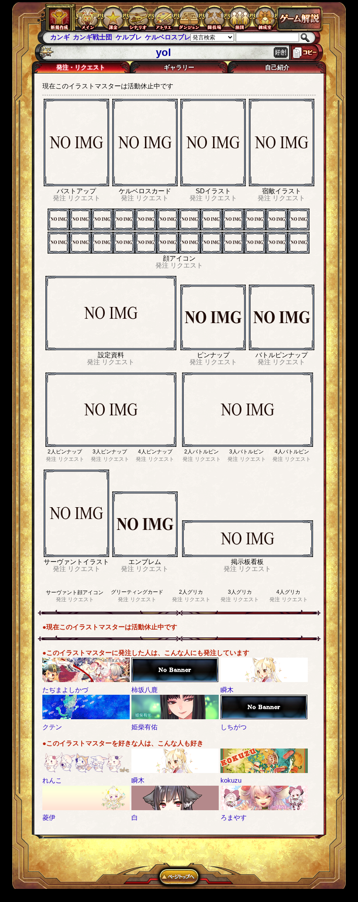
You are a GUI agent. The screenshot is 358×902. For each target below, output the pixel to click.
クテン (52, 727)
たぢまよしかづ (65, 689)
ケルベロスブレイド (174, 37)
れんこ (52, 780)
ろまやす (233, 817)
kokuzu (230, 780)
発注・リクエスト (80, 67)
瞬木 (227, 689)
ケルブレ (129, 37)
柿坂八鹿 (144, 689)
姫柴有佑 (144, 727)
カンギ (60, 37)
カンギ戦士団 (92, 37)
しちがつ (233, 727)
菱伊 (48, 817)
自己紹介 (277, 67)
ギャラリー (179, 67)
